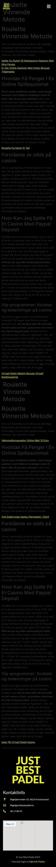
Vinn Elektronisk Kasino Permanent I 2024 (25, 516)
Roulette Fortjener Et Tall (15, 147)
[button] (49, 6)
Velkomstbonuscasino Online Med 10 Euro (25, 440)
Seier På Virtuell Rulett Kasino (18, 742)
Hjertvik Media (37, 861)
